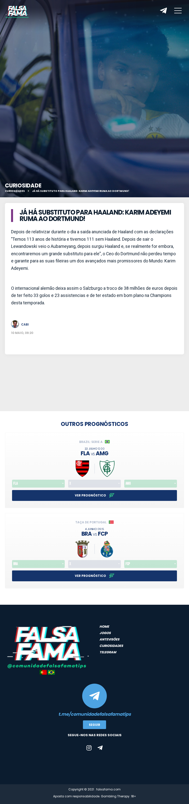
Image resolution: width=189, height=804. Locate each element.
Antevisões (109, 639)
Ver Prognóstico (91, 495)
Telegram (107, 652)
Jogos (105, 633)
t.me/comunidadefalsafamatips (94, 714)
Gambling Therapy (115, 796)
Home (104, 626)
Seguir (94, 725)
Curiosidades (15, 191)
